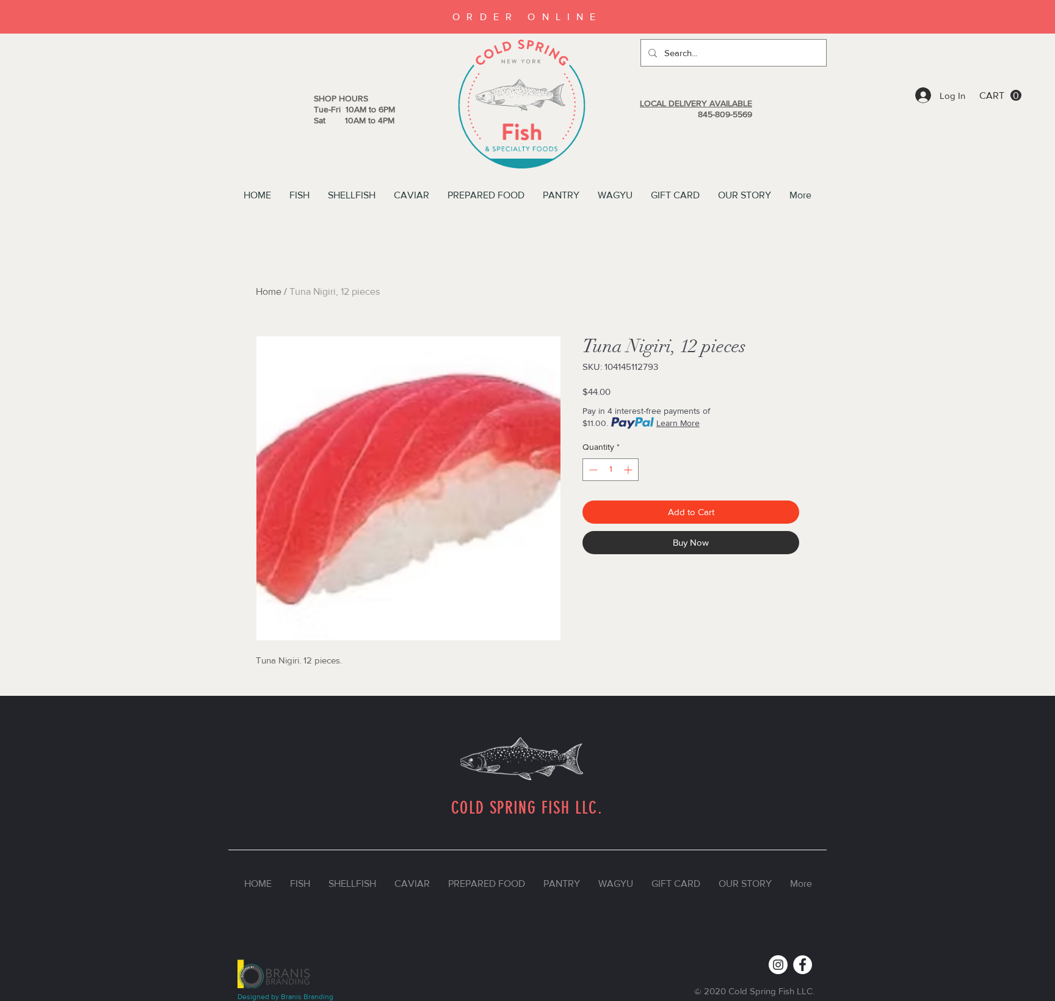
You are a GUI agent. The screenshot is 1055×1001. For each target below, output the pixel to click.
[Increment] (629, 469)
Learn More (678, 423)
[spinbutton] (611, 469)
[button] (1000, 95)
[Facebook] (802, 964)
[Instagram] (778, 964)
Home (268, 291)
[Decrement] (592, 469)
